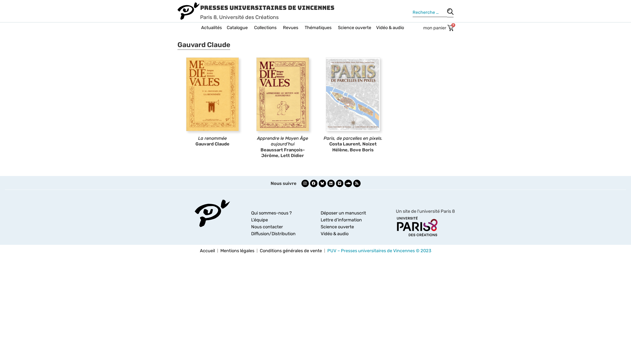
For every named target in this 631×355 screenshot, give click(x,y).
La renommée (212, 138)
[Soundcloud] (348, 183)
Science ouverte (354, 27)
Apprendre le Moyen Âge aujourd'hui (282, 141)
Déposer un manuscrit (343, 213)
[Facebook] (313, 183)
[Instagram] (305, 183)
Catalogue (237, 27)
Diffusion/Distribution (273, 233)
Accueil (207, 250)
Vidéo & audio (390, 27)
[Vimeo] (339, 183)
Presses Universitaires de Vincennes (267, 8)
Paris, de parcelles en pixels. (353, 138)
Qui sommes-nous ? (271, 213)
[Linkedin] (331, 183)
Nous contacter (267, 227)
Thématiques (318, 27)
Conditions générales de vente (291, 250)
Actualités (211, 27)
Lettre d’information (341, 220)
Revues (290, 27)
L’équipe (259, 220)
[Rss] (357, 183)
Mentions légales (237, 250)
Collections (265, 27)
